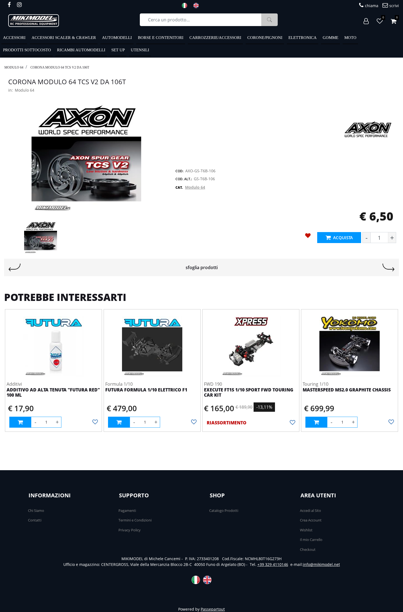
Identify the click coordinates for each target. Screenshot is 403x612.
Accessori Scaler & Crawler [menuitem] (64, 37)
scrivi (394, 5)
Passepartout (213, 609)
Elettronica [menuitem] (302, 37)
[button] (269, 19)
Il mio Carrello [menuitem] (311, 539)
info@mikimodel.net (321, 564)
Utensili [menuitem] (140, 50)
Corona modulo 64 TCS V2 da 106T (59, 67)
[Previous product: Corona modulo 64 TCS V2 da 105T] (14, 267)
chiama (371, 5)
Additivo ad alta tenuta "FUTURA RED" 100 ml (53, 392)
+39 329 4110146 (272, 564)
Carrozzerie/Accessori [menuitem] (215, 37)
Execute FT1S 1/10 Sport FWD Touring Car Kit (248, 392)
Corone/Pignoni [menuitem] (264, 37)
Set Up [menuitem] (118, 50)
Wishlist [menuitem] (306, 530)
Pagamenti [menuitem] (127, 510)
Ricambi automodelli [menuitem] (81, 50)
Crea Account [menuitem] (311, 520)
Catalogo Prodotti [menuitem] (223, 510)
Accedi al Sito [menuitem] (310, 510)
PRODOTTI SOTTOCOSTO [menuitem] (27, 50)
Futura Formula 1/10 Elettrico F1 (146, 390)
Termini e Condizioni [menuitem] (135, 520)
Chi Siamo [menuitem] (36, 510)
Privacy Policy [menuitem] (129, 530)
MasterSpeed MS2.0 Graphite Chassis (347, 390)
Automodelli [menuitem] (117, 37)
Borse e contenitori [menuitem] (160, 37)
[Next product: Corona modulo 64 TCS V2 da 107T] (388, 267)
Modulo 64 (13, 67)
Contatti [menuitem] (34, 520)
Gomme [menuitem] (330, 37)
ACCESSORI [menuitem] (14, 37)
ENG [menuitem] (197, 5)
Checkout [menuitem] (308, 549)
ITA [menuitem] (186, 5)
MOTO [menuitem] (350, 37)
